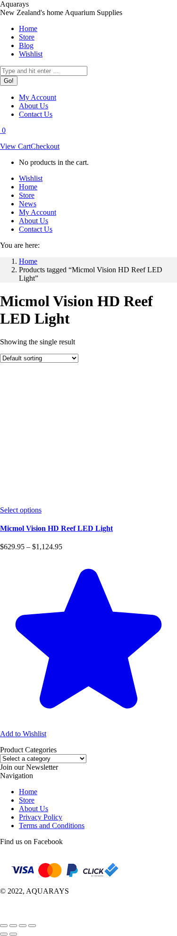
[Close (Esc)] (4, 925)
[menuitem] (28, 28)
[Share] (13, 925)
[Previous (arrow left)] (4, 934)
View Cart (15, 146)
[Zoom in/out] (32, 925)
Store (26, 800)
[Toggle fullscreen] (22, 925)
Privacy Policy (40, 817)
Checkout (45, 146)
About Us (33, 809)
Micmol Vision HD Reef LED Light (56, 528)
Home (28, 792)
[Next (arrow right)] (13, 934)
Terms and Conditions (51, 826)
